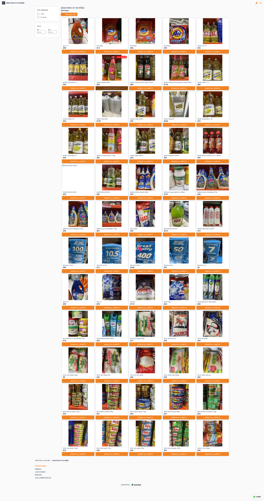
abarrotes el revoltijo (15, 3)
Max (49, 29)
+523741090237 (40, 472)
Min (38, 29)
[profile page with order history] (257, 3)
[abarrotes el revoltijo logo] (3, 2)
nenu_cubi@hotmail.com (43, 477)
